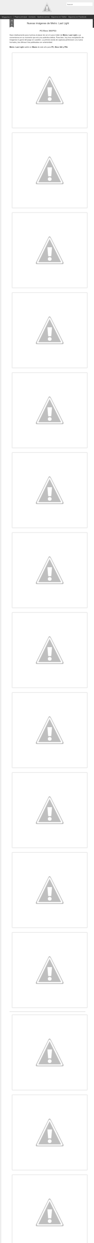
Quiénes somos (43, 17)
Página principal (21, 17)
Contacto (32, 17)
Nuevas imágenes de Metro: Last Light (48, 23)
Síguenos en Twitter (59, 17)
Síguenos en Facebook (77, 17)
